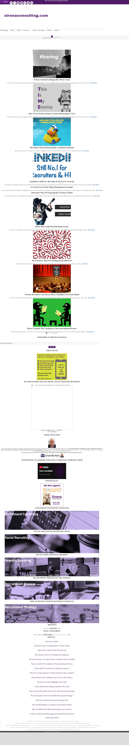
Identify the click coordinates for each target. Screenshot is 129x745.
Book (19, 30)
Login (5, 2)
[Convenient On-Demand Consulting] (52, 529)
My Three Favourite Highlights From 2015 (52, 682)
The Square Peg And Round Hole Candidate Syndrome (52, 147)
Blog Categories (38, 634)
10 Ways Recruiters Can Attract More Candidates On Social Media (52, 294)
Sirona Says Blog (38, 30)
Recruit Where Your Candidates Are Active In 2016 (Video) (51, 677)
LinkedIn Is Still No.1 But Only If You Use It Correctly (52, 181)
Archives (46, 628)
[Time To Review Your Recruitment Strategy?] (52, 622)
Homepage (4, 30)
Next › (56, 333)
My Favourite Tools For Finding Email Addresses (52, 260)
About (12, 30)
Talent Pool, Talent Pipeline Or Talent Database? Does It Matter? (52, 673)
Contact (56, 30)
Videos (49, 30)
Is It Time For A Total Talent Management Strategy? (52, 187)
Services (26, 30)
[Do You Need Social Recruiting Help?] (52, 552)
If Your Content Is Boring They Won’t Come (52, 80)
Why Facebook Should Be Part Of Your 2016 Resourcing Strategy (52, 691)
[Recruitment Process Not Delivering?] (52, 599)
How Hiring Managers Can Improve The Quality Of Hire (52, 705)
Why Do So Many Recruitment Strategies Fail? (52, 700)
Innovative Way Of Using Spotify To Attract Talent (52, 193)
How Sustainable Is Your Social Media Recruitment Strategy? (52, 696)
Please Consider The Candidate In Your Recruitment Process (52, 328)
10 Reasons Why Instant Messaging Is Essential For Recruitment (52, 714)
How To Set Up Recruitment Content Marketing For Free (52, 114)
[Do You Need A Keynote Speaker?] (52, 576)
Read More (93, 83)
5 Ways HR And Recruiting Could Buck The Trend (52, 687)
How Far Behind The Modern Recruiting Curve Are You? (52, 709)
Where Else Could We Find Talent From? (52, 227)
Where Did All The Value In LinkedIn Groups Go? (51, 668)
